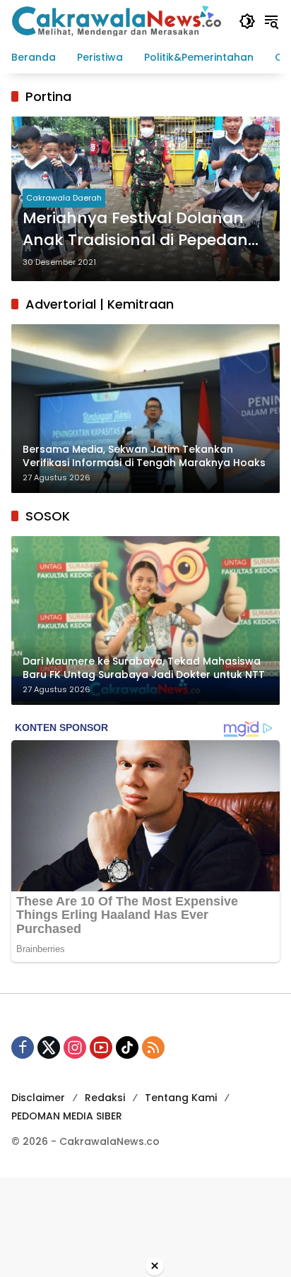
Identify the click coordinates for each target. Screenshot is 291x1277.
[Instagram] (75, 1047)
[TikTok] (127, 1047)
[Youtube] (101, 1047)
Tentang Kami (181, 1098)
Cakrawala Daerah (64, 197)
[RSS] (153, 1047)
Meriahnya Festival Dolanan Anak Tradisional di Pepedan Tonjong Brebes (135, 229)
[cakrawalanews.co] (118, 20)
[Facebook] (22, 1047)
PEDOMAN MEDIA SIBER (66, 1116)
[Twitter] (48, 1047)
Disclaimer (38, 1098)
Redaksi (105, 1098)
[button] (247, 21)
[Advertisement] (145, 1225)
